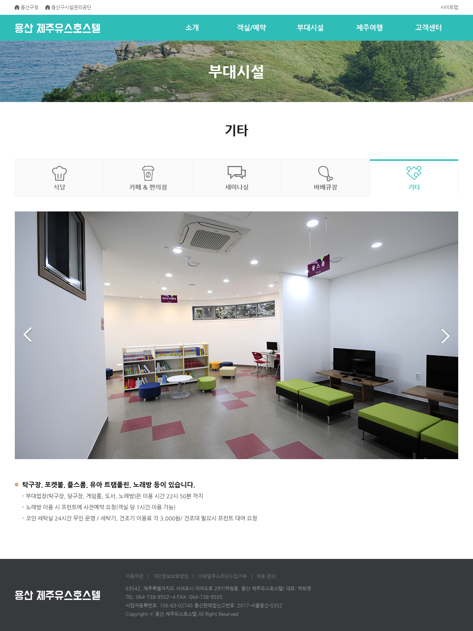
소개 (192, 27)
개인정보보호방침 (170, 576)
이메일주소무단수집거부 (222, 576)
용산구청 (29, 7)
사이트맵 (449, 7)
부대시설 (310, 27)
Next (445, 335)
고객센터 (428, 27)
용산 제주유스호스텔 (57, 28)
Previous (28, 335)
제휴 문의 (266, 576)
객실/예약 (251, 27)
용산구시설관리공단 (71, 7)
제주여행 (369, 27)
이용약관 (134, 576)
